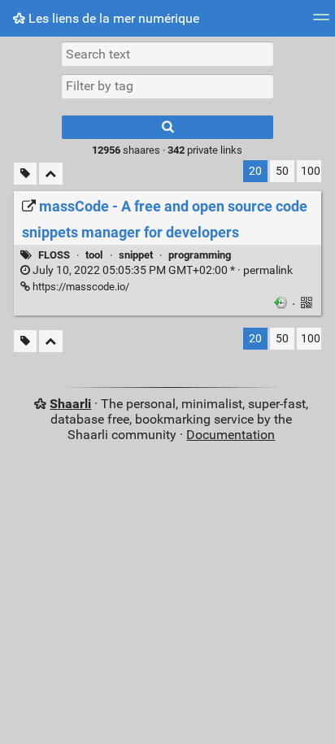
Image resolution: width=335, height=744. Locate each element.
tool (93, 255)
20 (255, 171)
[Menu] (321, 22)
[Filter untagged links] (25, 174)
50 (282, 171)
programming (199, 255)
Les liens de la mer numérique (112, 18)
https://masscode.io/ (79, 287)
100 (310, 171)
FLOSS (54, 255)
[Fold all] (51, 174)
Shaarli (70, 403)
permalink (161, 270)
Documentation (230, 434)
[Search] (167, 127)
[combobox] (167, 86)
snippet (136, 255)
